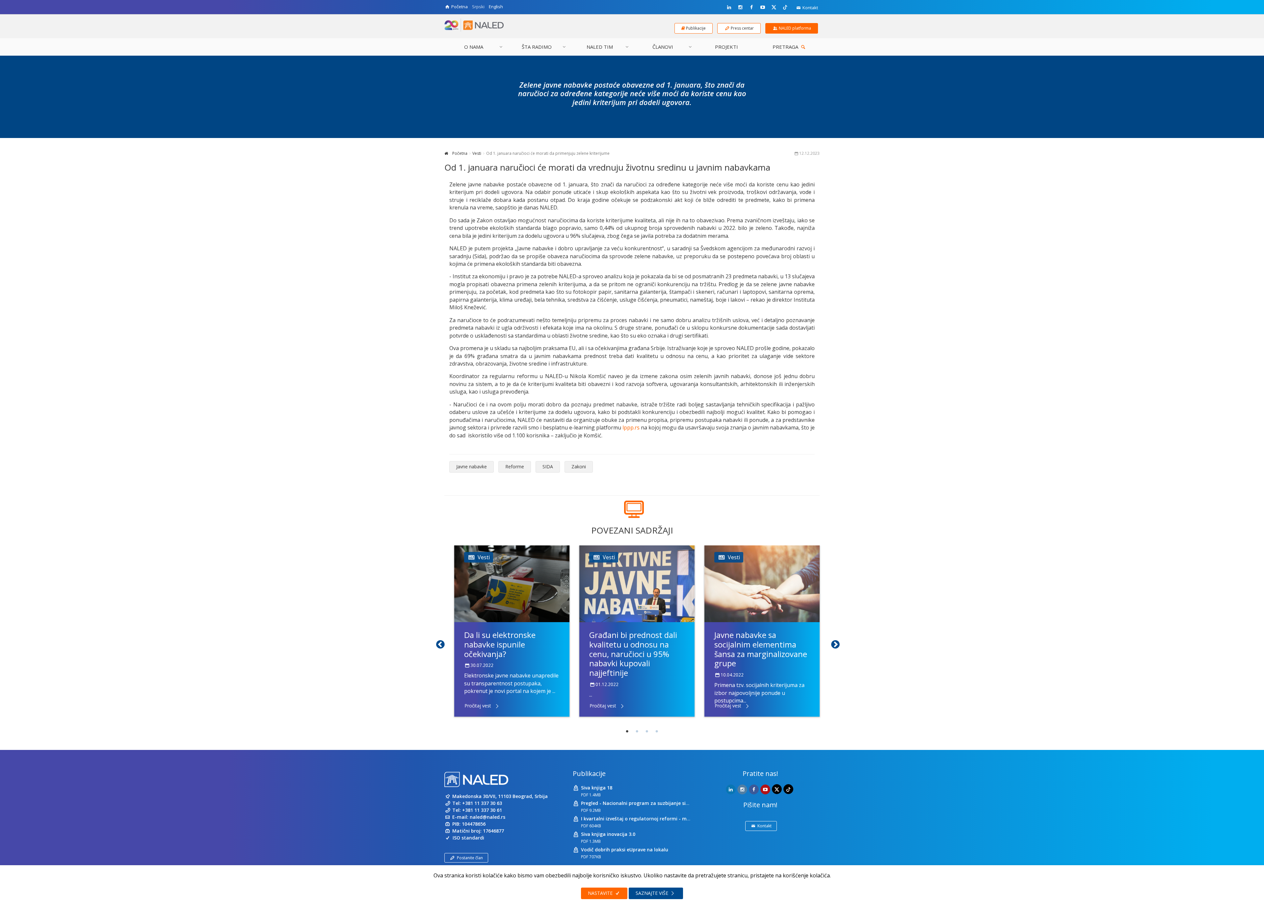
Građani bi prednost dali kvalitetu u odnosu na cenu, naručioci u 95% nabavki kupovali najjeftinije (633, 653)
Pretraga (786, 46)
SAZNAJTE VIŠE (653, 893)
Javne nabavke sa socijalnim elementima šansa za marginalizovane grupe (760, 649)
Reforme (514, 466)
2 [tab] (637, 731)
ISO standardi (468, 838)
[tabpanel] (511, 631)
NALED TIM (600, 46)
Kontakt (810, 8)
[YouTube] (763, 7)
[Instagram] (740, 7)
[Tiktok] (785, 7)
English (496, 7)
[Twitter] (774, 7)
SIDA (547, 466)
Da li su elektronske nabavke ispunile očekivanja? (500, 644)
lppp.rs (631, 427)
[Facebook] (751, 7)
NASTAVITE (601, 893)
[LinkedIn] (729, 7)
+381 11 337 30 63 (482, 803)
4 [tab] (656, 731)
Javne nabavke (471, 466)
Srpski (478, 7)
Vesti (476, 153)
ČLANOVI (662, 46)
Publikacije (589, 773)
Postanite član (470, 858)
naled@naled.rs (487, 817)
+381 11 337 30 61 (482, 810)
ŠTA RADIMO (537, 46)
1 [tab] (627, 731)
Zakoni (578, 466)
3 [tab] (647, 731)
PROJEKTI (726, 46)
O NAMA (473, 46)
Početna (459, 153)
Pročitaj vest (477, 705)
